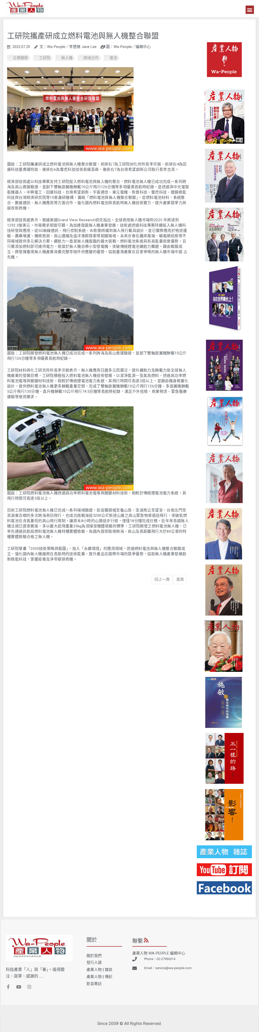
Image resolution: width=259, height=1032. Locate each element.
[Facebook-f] (8, 987)
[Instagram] (29, 987)
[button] (250, 10)
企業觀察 (20, 57)
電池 (113, 57)
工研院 (44, 57)
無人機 (67, 57)
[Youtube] (18, 987)
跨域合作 (91, 57)
